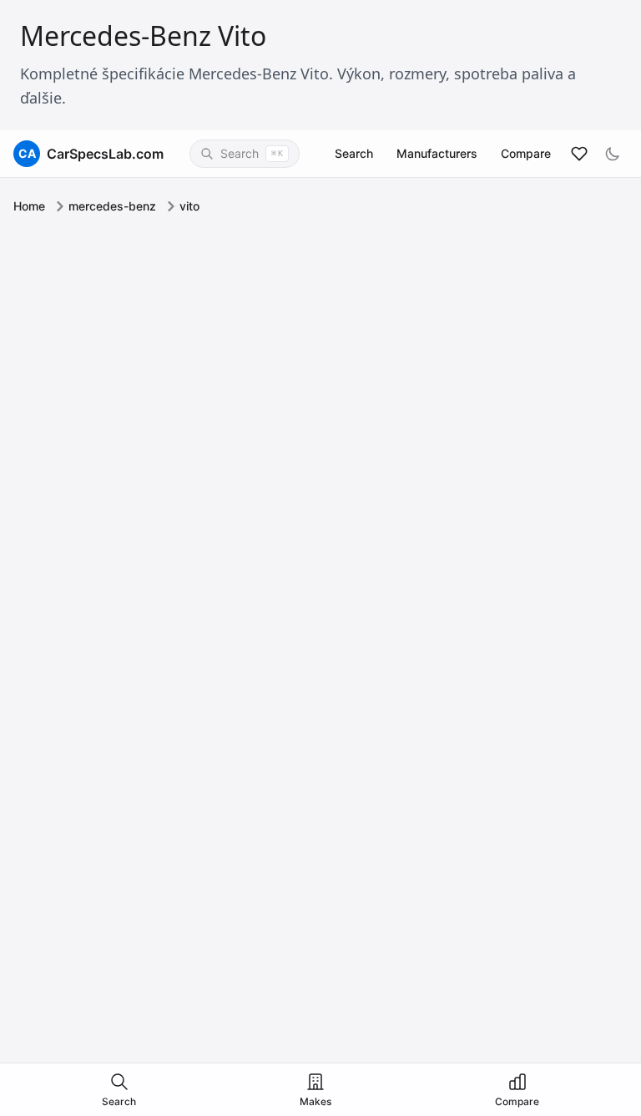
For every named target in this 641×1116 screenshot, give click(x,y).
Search (354, 153)
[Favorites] (579, 154)
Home (29, 206)
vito (189, 206)
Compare (526, 153)
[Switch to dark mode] (613, 154)
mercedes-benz (112, 206)
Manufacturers (436, 153)
